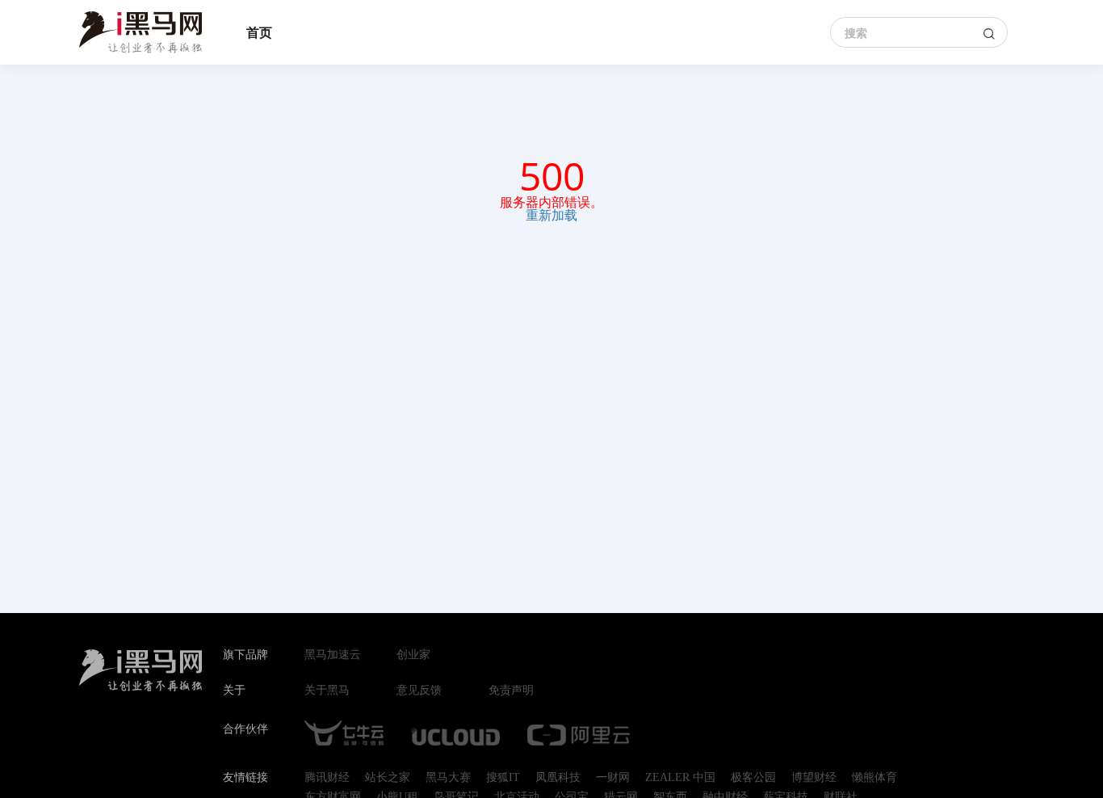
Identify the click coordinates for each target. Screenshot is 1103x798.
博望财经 (814, 777)
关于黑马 (327, 690)
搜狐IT (503, 777)
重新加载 (551, 215)
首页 (259, 32)
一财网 (613, 777)
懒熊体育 (874, 777)
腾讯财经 (327, 777)
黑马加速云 (332, 655)
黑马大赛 (448, 777)
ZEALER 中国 (680, 777)
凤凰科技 (558, 777)
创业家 (413, 655)
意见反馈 (419, 690)
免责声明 (511, 690)
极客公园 (753, 777)
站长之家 (387, 777)
